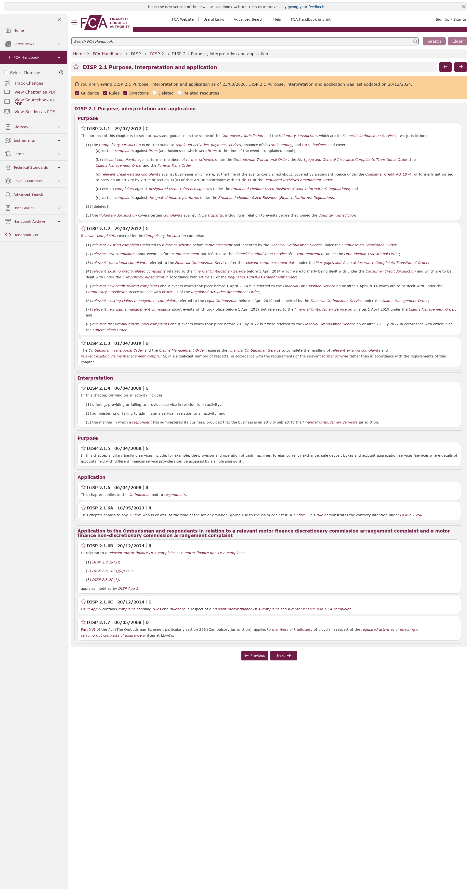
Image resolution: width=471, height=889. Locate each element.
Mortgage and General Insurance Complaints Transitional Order (352, 159)
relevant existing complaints (116, 245)
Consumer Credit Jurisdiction (391, 271)
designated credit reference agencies (180, 189)
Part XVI (88, 629)
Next (281, 655)
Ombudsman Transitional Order (260, 159)
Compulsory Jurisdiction (242, 135)
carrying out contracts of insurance (111, 635)
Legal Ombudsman (221, 300)
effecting (407, 629)
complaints (124, 150)
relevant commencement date (270, 262)
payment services (226, 145)
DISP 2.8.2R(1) (105, 579)
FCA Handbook (107, 53)
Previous (257, 655)
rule (319, 515)
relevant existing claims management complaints (134, 300)
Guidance (90, 93)
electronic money (277, 145)
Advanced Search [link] (248, 19)
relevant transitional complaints (119, 262)
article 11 (244, 180)
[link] (105, 22)
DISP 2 (157, 53)
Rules (114, 93)
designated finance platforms (174, 197)
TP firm (135, 515)
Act (111, 629)
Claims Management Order (119, 165)
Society (306, 629)
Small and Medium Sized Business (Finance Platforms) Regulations (276, 197)
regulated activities (192, 145)
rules (157, 135)
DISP (136, 53)
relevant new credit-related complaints (125, 286)
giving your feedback (306, 7)
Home (79, 53)
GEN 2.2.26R (411, 515)
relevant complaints (119, 159)
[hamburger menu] (74, 23)
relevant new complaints (113, 254)
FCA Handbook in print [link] (311, 19)
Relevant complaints (98, 235)
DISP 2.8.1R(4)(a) (108, 571)
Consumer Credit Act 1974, (389, 174)
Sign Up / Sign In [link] (451, 19)
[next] (460, 67)
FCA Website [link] (183, 19)
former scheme (178, 245)
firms (153, 150)
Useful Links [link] (213, 19)
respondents (175, 494)
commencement (219, 245)
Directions (139, 93)
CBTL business (314, 145)
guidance (177, 609)
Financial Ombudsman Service (296, 245)
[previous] (445, 67)
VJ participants (210, 215)
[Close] (464, 7)
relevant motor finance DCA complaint (141, 553)
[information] (61, 72)
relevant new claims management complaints (131, 309)
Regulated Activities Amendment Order (298, 180)
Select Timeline (25, 72)
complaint (126, 609)
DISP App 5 (128, 588)
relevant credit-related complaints (131, 174)
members (280, 629)
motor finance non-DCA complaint (214, 553)
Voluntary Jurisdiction (298, 135)
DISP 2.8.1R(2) (105, 562)
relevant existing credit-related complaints (129, 271)
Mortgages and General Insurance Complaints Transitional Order (372, 262)
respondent (142, 422)
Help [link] (277, 19)
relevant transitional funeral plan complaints (130, 324)
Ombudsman (140, 494)
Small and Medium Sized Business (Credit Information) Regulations (290, 189)
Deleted (166, 93)
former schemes (200, 159)
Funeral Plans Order (174, 165)
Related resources (201, 93)
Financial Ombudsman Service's (369, 135)
